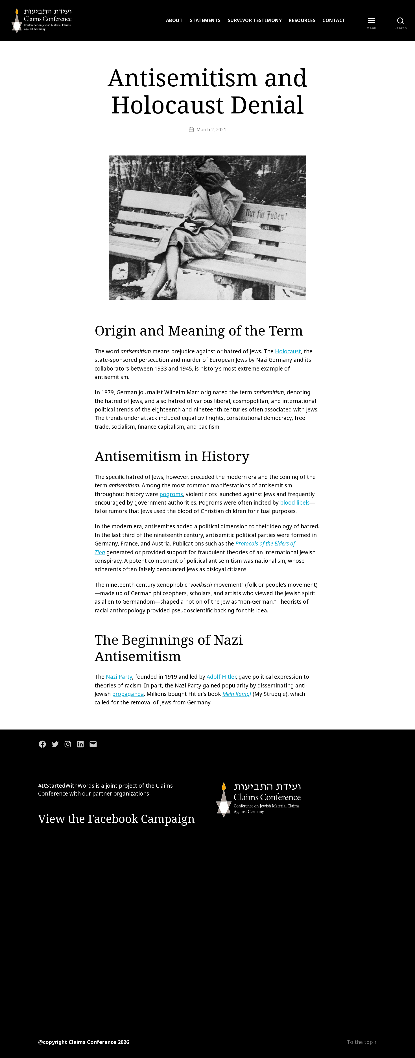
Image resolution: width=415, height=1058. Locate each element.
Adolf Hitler (221, 676)
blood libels (295, 502)
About (174, 20)
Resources (302, 20)
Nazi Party (119, 676)
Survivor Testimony (255, 20)
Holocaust (288, 351)
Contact (334, 20)
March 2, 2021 (211, 129)
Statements (205, 20)
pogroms (171, 494)
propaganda (128, 694)
